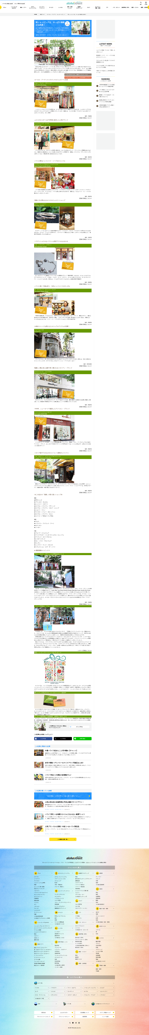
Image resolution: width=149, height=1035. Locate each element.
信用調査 (98, 955)
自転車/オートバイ (59, 933)
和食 (35, 884)
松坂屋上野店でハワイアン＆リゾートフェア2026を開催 (106, 100)
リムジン (77, 892)
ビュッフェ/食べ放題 (39, 886)
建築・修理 (98, 969)
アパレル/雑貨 (37, 930)
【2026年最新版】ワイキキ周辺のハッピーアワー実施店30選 (107, 85)
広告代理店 (98, 945)
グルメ (39, 873)
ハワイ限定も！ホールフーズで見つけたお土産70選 (106, 90)
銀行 (56, 918)
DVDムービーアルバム (60, 916)
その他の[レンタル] (59, 937)
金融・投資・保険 (103, 908)
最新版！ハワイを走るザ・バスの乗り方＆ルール (106, 95)
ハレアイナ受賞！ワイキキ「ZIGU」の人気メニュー (105, 51)
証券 (97, 918)
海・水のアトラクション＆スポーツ (43, 949)
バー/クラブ (37, 910)
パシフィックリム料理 (39, 882)
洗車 (97, 880)
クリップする (79, 726)
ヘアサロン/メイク (59, 898)
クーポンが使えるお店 (8, 3)
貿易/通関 (98, 957)
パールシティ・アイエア (89, 995)
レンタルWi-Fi (78, 943)
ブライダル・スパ (79, 894)
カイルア (102, 987)
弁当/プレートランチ (39, 888)
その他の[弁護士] (100, 904)
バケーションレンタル (60, 878)
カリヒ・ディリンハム (40, 995)
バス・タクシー (82, 922)
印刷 (97, 947)
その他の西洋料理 (38, 916)
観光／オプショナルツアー (40, 947)
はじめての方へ (64, 1012)
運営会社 (43, 1012)
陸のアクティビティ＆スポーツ (41, 951)
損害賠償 (98, 898)
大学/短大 (57, 951)
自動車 (101, 873)
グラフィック (99, 949)
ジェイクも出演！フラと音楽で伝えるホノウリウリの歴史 (105, 66)
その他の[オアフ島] (39, 998)
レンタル (60, 928)
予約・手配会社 (58, 884)
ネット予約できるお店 (20, 3)
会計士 (97, 912)
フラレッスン (78, 918)
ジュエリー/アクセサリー (40, 932)
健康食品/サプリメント (60, 908)
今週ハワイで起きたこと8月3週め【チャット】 (105, 71)
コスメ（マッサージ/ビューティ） (63, 902)
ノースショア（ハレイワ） (90, 987)
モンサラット (71, 991)
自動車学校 (57, 953)
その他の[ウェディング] (81, 896)
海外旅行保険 (78, 941)
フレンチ (36, 908)
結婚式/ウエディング (84, 873)
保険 (97, 914)
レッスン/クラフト (38, 955)
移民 (97, 894)
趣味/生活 (36, 939)
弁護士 (101, 889)
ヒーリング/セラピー (60, 906)
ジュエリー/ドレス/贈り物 (81, 890)
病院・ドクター (82, 951)
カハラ (36, 991)
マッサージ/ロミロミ (60, 894)
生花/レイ (36, 937)
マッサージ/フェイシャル (61, 955)
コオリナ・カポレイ (72, 995)
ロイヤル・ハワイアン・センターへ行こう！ (57, 35)
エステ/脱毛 (58, 900)
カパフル (86, 991)
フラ (80, 912)
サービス (60, 912)
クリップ (67, 24)
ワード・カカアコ (72, 987)
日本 (39, 1003)
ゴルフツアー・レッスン (81, 908)
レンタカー (57, 931)
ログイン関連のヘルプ (105, 1012)
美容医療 (57, 904)
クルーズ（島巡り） (59, 886)
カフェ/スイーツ (38, 896)
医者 (76, 955)
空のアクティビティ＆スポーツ (41, 953)
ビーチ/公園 (37, 959)
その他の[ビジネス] (100, 961)
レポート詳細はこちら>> (85, 650)
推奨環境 (85, 1016)
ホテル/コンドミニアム (64, 873)
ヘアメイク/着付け (79, 884)
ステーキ (36, 876)
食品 (35, 934)
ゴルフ (80, 900)
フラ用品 (77, 916)
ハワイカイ (102, 995)
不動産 (97, 971)
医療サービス (78, 959)
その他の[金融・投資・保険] (102, 922)
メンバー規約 (105, 1016)
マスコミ (98, 943)
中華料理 (36, 898)
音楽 (56, 959)
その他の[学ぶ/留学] (59, 965)
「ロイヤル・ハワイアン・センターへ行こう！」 (63, 796)
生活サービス (102, 926)
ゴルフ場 (77, 906)
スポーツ (36, 935)
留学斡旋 (57, 963)
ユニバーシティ (103, 991)
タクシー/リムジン (79, 925)
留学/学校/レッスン (63, 942)
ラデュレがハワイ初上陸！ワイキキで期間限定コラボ (105, 61)
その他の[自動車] (100, 884)
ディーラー (98, 876)
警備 (97, 959)
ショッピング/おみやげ (43, 922)
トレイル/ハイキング (39, 961)
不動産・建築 (102, 965)
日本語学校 (57, 961)
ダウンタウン (54, 995)
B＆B (56, 882)
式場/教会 (77, 888)
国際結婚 (77, 880)
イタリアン (37, 890)
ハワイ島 (69, 1003)
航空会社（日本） (79, 947)
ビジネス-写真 (99, 951)
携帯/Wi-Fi (57, 935)
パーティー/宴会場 (79, 886)
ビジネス (101, 938)
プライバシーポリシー (64, 1016)
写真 (76, 876)
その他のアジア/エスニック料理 (42, 918)
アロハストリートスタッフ (43, 1016)
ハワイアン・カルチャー (61, 949)
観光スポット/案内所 (39, 965)
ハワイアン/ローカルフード (41, 892)
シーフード (37, 878)
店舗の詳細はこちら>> (85, 118)
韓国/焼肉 (36, 900)
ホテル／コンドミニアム (61, 876)
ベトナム (36, 902)
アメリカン (37, 880)
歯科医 (77, 957)
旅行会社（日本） (79, 937)
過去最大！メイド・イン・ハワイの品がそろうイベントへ (105, 56)
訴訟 (97, 892)
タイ (35, 904)
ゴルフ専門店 (78, 904)
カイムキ (53, 991)
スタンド (98, 878)
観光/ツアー (41, 944)
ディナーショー (38, 912)
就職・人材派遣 (82, 963)
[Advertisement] (105, 141)
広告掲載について (84, 1012)
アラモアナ (53, 987)
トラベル (98, 929)
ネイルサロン (58, 896)
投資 (97, 920)
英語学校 (57, 945)
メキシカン (37, 906)
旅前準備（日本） (83, 934)
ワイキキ (37, 987)
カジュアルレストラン (39, 894)
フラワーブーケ (79, 882)
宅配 (35, 914)
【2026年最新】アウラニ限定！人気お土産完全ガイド (107, 106)
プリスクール (58, 947)
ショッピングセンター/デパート (42, 926)
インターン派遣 (58, 967)
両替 (56, 920)
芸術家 (97, 953)
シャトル (77, 927)
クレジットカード (100, 916)
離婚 (97, 900)
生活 (97, 933)
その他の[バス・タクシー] (81, 929)
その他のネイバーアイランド (102, 1003)
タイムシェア (58, 880)
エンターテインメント (39, 957)
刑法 (97, 902)
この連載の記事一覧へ (62, 839)
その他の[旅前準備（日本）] (82, 945)
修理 (97, 882)
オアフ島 (40, 983)
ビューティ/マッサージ (64, 890)
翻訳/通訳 (98, 941)
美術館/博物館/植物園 (39, 963)
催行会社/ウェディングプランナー (83, 878)
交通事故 (98, 896)
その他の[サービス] (59, 924)
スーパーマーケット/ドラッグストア (43, 928)
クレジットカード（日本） (81, 939)
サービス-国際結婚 (59, 922)
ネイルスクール (58, 957)
